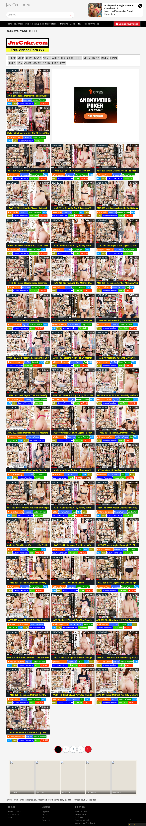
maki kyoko (58, 250)
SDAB (46, 63)
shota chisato (15, 287)
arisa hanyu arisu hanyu (19, 624)
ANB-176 (39, 702)
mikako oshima (105, 175)
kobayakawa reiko (17, 736)
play (56, 512)
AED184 (90, 665)
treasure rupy (119, 478)
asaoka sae (14, 250)
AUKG (55, 58)
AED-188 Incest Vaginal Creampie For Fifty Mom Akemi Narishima (117, 509)
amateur (102, 474)
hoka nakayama (16, 512)
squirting (112, 212)
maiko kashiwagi (16, 362)
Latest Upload (37, 23)
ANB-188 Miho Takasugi (28, 320)
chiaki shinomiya (16, 474)
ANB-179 (89, 590)
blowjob (35, 362)
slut (127, 287)
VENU (46, 58)
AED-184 (82, 665)
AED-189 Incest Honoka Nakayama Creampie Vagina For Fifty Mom (28, 509)
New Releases (52, 23)
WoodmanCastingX (85, 823)
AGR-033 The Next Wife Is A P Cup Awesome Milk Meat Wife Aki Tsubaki (117, 622)
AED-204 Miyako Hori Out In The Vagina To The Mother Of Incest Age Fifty (28, 172)
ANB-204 (44, 103)
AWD (10, 141)
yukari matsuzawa (16, 662)
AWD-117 (132, 702)
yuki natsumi (104, 362)
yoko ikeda (58, 474)
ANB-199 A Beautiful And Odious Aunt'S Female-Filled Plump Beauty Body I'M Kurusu (72, 210)
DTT (63, 63)
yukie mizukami (15, 137)
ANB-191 (128, 216)
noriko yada (59, 549)
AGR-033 (127, 628)
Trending (64, 23)
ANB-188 (39, 328)
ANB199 (87, 216)
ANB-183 (78, 478)
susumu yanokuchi (25, 103)
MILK (21, 58)
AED (45, 175)
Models (73, 23)
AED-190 (87, 440)
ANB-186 (84, 365)
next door (39, 141)
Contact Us (14, 814)
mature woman (39, 100)
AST (127, 474)
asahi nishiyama (61, 399)
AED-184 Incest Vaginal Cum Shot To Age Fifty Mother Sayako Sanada (72, 659)
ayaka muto (14, 699)
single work (86, 324)
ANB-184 (128, 440)
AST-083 (130, 478)
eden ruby (34, 178)
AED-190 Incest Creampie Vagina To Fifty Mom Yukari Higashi (73, 434)
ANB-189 (128, 290)
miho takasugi (15, 324)
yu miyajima (14, 587)
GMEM (37, 63)
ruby (15, 103)
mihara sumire (60, 587)
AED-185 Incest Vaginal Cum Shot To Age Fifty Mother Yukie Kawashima (72, 622)
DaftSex (79, 817)
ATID (70, 58)
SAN (19, 63)
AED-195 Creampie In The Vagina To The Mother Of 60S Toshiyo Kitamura (117, 247)
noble (37, 103)
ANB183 (87, 478)
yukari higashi (60, 437)
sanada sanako (105, 399)
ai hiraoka (13, 212)
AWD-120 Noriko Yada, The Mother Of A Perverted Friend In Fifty (72, 547)
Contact (46, 820)
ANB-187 (128, 365)
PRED (55, 63)
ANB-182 (78, 515)
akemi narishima (106, 512)
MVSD (37, 58)
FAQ (43, 817)
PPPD (12, 63)
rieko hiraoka (104, 324)
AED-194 (42, 290)
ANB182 (87, 515)
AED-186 (132, 590)
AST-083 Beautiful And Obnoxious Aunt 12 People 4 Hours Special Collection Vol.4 (117, 472)
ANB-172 (44, 740)
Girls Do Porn (81, 811)
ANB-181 (39, 553)
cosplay (115, 324)
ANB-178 (44, 665)
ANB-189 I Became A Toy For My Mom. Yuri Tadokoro (117, 284)
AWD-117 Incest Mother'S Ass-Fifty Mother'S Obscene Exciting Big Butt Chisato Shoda (117, 696)
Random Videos (91, 23)
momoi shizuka (15, 100)
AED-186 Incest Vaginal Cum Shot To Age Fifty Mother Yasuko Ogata (117, 584)
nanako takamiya (61, 362)
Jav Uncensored (21, 23)
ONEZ (27, 63)
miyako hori (14, 175)
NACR (12, 58)
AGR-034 (133, 328)
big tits (75, 212)
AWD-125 (37, 365)
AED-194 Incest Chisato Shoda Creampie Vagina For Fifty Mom (28, 284)
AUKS (29, 58)
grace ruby (123, 328)
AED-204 (42, 178)
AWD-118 (88, 702)
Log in (44, 814)
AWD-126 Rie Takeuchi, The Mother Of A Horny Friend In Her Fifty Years (73, 284)
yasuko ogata (104, 587)
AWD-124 (132, 403)
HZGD (95, 58)
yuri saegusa (59, 175)
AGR (135, 324)
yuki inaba (103, 212)
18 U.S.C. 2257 (14, 811)
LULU (78, 58)
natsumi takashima (17, 437)
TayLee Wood (82, 820)
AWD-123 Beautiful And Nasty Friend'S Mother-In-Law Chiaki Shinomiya (28, 472)
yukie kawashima (61, 624)
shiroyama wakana (106, 437)
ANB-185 (84, 403)
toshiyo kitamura (106, 250)
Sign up (45, 811)
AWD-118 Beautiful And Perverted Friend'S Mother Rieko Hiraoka (72, 696)
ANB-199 (78, 216)
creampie (27, 100)
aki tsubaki (103, 624)
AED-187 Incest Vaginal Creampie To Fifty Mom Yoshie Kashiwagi (117, 547)
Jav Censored (18, 4)
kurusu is (58, 212)
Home (9, 23)
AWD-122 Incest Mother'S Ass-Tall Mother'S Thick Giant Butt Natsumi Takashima (28, 434)
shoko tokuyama (16, 399)
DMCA (11, 817)
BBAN (104, 58)
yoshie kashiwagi (106, 549)
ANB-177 (128, 665)
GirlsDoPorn (81, 814)
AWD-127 (43, 253)
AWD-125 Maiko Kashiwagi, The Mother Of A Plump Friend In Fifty (28, 359)
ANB (9, 103)
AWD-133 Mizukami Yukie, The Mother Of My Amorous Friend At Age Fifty (28, 135)
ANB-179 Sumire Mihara (72, 582)
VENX (87, 58)
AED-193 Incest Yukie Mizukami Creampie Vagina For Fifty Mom (72, 322)
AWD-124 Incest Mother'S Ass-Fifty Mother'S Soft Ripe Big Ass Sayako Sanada (117, 397)
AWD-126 (88, 290)
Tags (80, 23)
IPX (63, 58)
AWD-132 (43, 216)
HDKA (113, 58)
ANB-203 (84, 178)
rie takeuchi (59, 287)
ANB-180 (39, 590)
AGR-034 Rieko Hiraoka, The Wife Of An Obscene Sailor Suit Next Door (117, 322)
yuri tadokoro (105, 287)
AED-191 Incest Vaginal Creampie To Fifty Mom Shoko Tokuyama (28, 397)
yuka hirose (14, 549)
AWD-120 (82, 553)
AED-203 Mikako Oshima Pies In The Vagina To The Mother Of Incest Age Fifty (117, 172)
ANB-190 (84, 253)
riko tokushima (105, 662)
